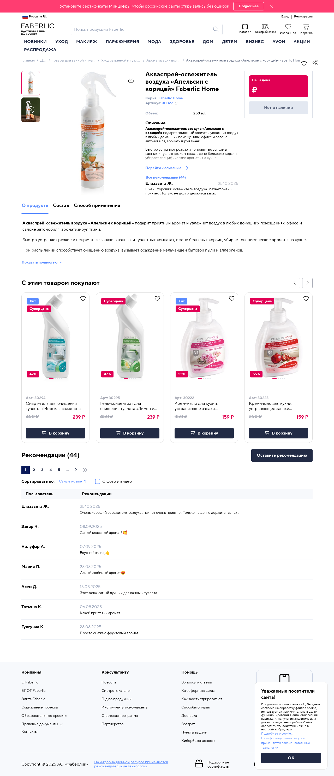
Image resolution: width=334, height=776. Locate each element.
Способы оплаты (195, 707)
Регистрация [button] (303, 17)
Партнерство (112, 724)
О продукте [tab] (35, 206)
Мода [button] (154, 41)
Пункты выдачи (194, 732)
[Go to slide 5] (61, 378)
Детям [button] (229, 41)
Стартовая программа (120, 715)
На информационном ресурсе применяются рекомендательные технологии (131, 764)
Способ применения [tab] (97, 206)
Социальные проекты (39, 707)
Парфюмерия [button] (122, 41)
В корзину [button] (59, 433)
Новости (109, 682)
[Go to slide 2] (55, 378)
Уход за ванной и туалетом (123, 60)
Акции (302, 41)
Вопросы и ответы (196, 682)
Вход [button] (285, 17)
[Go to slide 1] (51, 378)
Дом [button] (208, 41)
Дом (43, 60)
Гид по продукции (117, 699)
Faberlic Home (170, 98)
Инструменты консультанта (124, 707)
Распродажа (40, 49)
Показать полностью (39, 262)
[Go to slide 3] (57, 378)
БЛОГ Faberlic (33, 690)
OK (291, 758)
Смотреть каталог (116, 690)
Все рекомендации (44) (166, 177)
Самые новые (70, 481)
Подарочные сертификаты (218, 764)
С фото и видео (117, 481)
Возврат (188, 724)
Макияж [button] (86, 41)
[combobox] (142, 29)
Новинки (35, 41)
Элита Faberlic (33, 699)
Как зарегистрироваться (201, 699)
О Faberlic (29, 682)
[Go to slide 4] (59, 378)
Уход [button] (61, 41)
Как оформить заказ (197, 690)
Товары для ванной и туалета (76, 60)
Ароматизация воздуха (165, 60)
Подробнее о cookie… (277, 734)
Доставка (189, 715)
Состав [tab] (61, 206)
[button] (167, 6)
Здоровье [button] (182, 41)
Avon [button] (278, 41)
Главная (28, 60)
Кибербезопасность (198, 740)
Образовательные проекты (44, 715)
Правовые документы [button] (39, 724)
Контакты (29, 731)
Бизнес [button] (255, 41)
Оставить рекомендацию (282, 455)
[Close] (271, 6)
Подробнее (249, 6)
